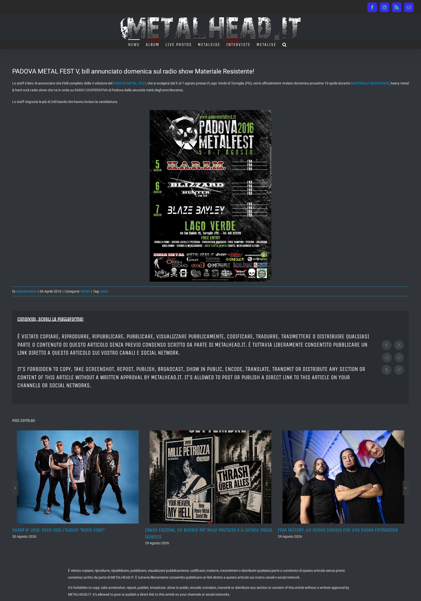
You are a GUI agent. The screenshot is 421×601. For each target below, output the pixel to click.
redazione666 (26, 291)
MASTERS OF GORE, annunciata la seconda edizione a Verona (338, 530)
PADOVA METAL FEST (129, 83)
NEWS (85, 291)
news (104, 291)
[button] (284, 44)
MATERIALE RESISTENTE (370, 83)
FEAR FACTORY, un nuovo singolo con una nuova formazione (205, 530)
